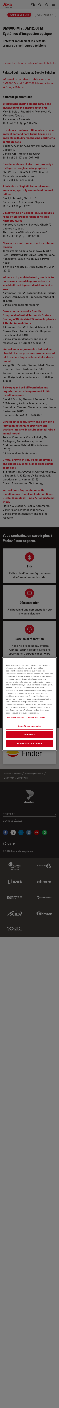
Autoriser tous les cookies (29, 743)
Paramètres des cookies (29, 726)
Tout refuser (29, 734)
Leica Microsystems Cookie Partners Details (26, 717)
